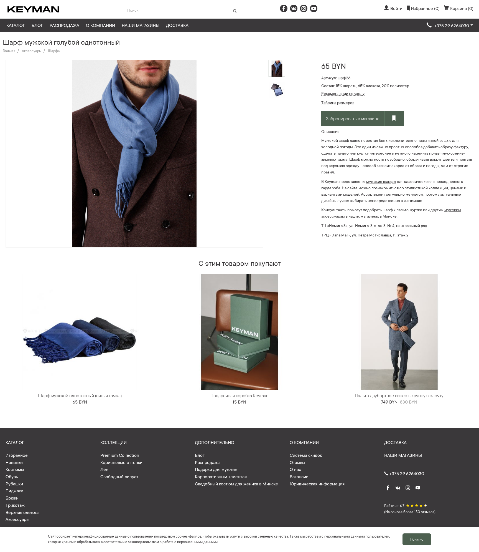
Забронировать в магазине (352, 118)
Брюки (12, 497)
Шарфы (54, 51)
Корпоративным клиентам (221, 476)
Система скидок (306, 454)
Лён (104, 469)
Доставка (177, 24)
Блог (37, 24)
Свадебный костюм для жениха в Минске (236, 483)
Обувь (12, 476)
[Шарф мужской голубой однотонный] (277, 89)
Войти (396, 8)
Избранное (17, 454)
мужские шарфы (381, 181)
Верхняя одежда (22, 512)
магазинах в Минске (379, 216)
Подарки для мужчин (216, 469)
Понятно (416, 539)
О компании (100, 24)
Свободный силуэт (119, 476)
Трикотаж (15, 504)
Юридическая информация (317, 483)
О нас (295, 469)
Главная (9, 51)
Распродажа (64, 24)
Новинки (14, 462)
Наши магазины (140, 24)
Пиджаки (14, 490)
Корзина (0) (461, 8)
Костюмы (15, 469)
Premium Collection (119, 454)
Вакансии (299, 476)
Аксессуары (31, 51)
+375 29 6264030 (406, 473)
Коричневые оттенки (121, 462)
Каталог (15, 24)
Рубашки (14, 483)
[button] (450, 25)
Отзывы (297, 462)
